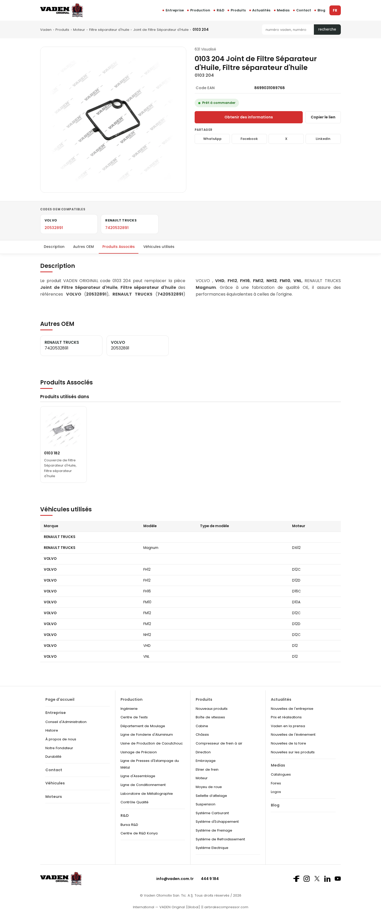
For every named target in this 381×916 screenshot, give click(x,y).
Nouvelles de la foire (288, 743)
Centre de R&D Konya (139, 833)
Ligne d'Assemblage (138, 776)
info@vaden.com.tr (175, 878)
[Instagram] (307, 879)
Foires (276, 783)
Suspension (205, 804)
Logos (276, 791)
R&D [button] (220, 10)
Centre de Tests (134, 717)
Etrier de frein (207, 769)
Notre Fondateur (59, 748)
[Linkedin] (327, 879)
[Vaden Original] (61, 10)
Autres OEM (83, 246)
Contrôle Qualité (135, 802)
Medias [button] (283, 10)
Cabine (202, 726)
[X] (317, 878)
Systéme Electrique (212, 847)
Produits (238, 10)
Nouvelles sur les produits (293, 752)
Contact (303, 10)
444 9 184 (210, 878)
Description (54, 246)
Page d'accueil (59, 699)
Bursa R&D (129, 824)
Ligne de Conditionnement (143, 784)
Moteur (79, 29)
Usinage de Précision (139, 752)
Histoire (51, 730)
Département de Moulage (143, 726)
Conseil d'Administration (66, 721)
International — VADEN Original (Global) (166, 907)
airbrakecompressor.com (225, 907)
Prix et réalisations (286, 717)
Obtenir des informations (248, 117)
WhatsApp (212, 139)
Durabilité (53, 756)
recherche (327, 29)
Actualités (261, 10)
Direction (203, 752)
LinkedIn (323, 139)
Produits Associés (118, 246)
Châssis (202, 734)
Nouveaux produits (212, 708)
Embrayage (206, 760)
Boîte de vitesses (210, 717)
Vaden (46, 29)
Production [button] (200, 10)
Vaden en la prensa (288, 726)
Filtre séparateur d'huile (109, 29)
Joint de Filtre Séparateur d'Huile (161, 29)
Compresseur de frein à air (219, 743)
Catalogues (281, 774)
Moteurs (53, 796)
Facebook (249, 139)
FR (335, 10)
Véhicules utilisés (158, 246)
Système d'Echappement (217, 821)
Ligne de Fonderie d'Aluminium (147, 734)
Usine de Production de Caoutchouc (152, 743)
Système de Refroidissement (220, 839)
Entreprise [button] (175, 10)
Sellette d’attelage (211, 795)
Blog (321, 10)
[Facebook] (296, 879)
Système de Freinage (214, 830)
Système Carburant (212, 813)
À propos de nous (60, 739)
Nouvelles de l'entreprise (292, 708)
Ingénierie (129, 708)
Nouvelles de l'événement (293, 734)
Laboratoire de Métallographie (147, 793)
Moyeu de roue (209, 786)
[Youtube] (338, 878)
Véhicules (55, 783)
